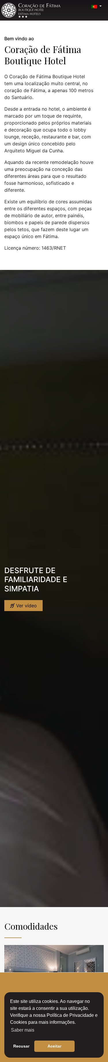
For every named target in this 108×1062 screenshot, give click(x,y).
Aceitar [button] (54, 1046)
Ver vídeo (26, 605)
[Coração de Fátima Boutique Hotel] (30, 10)
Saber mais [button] (22, 1030)
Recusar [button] (21, 1046)
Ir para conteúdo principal (17, 1)
